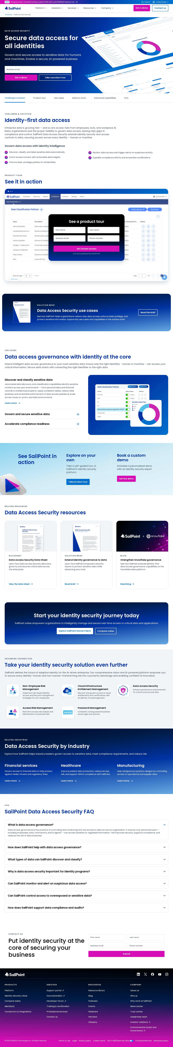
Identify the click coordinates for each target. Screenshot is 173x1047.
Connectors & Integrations (18, 1011)
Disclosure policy (161, 1041)
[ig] (166, 974)
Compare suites (105, 631)
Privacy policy (85, 1041)
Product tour (39, 97)
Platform (9, 990)
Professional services (57, 1011)
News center (136, 1006)
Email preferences (144, 1041)
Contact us (160, 8)
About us (134, 990)
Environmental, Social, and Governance (143, 1029)
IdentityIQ (9, 1006)
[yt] (159, 974)
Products (8, 15)
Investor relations (139, 1022)
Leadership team (138, 1016)
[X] (145, 974)
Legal (74, 1041)
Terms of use (64, 1041)
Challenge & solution (15, 97)
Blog (90, 995)
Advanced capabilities (105, 97)
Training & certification (58, 1006)
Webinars (93, 1011)
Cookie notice (99, 1041)
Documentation (54, 995)
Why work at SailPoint (141, 1001)
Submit (86, 248)
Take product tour (78, 481)
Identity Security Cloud (16, 995)
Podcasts (93, 1001)
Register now (69, 2)
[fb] (152, 974)
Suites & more (79, 97)
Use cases (59, 97)
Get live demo (126, 478)
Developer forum (55, 1001)
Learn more (11, 403)
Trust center (136, 1011)
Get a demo (142, 7)
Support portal (54, 990)
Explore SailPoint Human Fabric (75, 630)
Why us (133, 995)
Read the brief (148, 312)
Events (91, 1006)
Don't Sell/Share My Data (118, 1041)
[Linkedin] (138, 974)
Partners (92, 1016)
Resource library (96, 990)
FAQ (126, 97)
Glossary (92, 1022)
